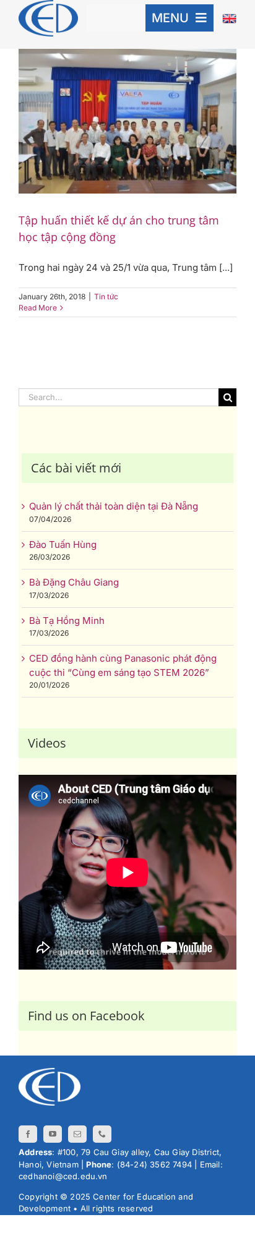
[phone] (102, 1134)
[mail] (77, 1134)
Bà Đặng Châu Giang (74, 582)
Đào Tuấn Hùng (63, 544)
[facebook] (28, 1134)
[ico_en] (229, 18)
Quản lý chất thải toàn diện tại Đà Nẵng (113, 506)
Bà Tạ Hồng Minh (67, 620)
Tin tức (106, 296)
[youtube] (52, 1134)
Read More (38, 307)
